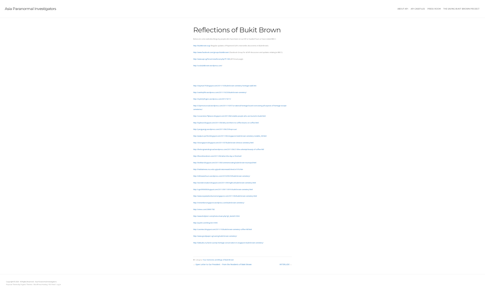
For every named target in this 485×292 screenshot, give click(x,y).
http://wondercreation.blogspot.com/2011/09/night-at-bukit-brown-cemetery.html (224, 183)
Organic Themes (26, 284)
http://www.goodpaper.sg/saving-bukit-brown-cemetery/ (215, 236)
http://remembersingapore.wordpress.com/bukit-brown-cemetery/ (218, 203)
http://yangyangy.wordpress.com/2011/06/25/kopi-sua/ (215, 129)
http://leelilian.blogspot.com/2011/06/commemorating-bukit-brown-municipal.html (224, 162)
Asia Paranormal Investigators (30, 8)
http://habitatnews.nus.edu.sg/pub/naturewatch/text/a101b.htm (218, 169)
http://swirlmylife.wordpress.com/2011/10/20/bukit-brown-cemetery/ (220, 92)
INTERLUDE (284, 264)
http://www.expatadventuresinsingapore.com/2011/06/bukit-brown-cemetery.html (225, 196)
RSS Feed (52, 284)
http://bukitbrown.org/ (201, 45)
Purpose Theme (12, 284)
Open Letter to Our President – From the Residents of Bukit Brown (224, 264)
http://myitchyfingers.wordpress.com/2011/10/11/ (212, 99)
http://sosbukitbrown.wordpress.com (207, 65)
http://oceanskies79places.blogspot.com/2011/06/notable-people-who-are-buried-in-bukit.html (229, 116)
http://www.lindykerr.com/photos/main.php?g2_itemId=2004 (216, 216)
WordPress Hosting (40, 284)
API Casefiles (418, 9)
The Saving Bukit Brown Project (461, 9)
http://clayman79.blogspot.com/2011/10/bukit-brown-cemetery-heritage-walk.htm (224, 86)
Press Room (434, 9)
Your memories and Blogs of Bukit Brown (218, 260)
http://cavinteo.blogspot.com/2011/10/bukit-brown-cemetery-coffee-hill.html (222, 229)
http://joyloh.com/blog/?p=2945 (205, 223)
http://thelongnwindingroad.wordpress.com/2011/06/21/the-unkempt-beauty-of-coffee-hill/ (228, 149)
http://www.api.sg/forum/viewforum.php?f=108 (211, 59)
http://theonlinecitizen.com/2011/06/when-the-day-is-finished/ (217, 156)
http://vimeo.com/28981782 (204, 209)
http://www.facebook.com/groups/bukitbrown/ (211, 52)
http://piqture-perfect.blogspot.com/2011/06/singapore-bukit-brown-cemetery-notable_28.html (229, 136)
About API (402, 9)
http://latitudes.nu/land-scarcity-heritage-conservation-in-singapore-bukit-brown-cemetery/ (228, 243)
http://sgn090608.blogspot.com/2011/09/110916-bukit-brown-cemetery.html (223, 189)
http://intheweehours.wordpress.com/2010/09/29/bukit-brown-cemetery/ (221, 176)
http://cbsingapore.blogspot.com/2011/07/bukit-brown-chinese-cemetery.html (223, 143)
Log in (59, 284)
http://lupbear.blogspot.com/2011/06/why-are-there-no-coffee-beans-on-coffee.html (226, 123)
